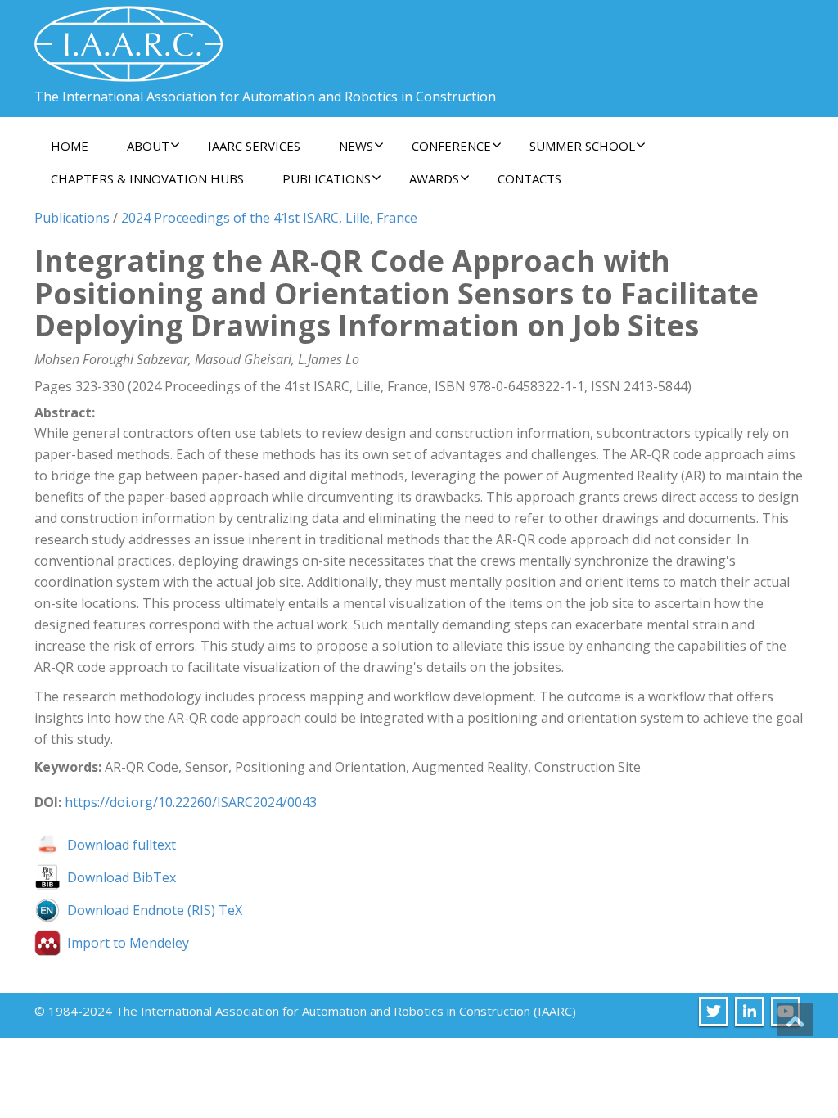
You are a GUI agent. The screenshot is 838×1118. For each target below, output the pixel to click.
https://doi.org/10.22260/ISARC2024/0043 (191, 802)
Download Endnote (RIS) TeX (154, 910)
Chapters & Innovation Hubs (147, 178)
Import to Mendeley (128, 943)
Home (69, 145)
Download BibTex (121, 877)
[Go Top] (795, 1019)
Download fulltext (121, 845)
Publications (72, 218)
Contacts (529, 178)
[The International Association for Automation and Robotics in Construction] (128, 37)
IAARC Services (254, 145)
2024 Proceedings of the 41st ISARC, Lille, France (269, 218)
